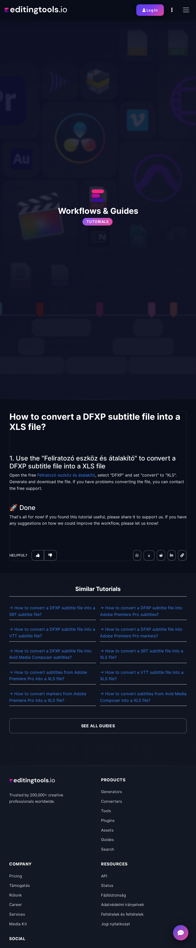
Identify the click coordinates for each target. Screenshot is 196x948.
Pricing (15, 876)
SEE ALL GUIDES (98, 725)
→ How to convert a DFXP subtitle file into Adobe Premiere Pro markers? (141, 632)
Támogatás (19, 885)
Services (17, 914)
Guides (107, 839)
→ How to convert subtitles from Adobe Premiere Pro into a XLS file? (48, 675)
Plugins (108, 820)
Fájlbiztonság (113, 895)
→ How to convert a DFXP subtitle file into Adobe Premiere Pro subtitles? (141, 611)
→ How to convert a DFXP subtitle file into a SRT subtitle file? (52, 611)
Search (107, 849)
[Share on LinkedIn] (171, 555)
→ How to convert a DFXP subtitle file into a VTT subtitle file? (52, 632)
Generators (111, 791)
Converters (111, 801)
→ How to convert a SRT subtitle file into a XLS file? (141, 654)
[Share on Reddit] (161, 555)
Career (15, 904)
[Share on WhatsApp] (137, 555)
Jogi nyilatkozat (115, 923)
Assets (107, 830)
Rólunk (15, 895)
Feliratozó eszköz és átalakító (66, 475)
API (104, 876)
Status (107, 885)
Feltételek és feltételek (122, 914)
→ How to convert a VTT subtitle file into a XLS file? (141, 675)
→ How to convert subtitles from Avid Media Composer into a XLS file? (143, 697)
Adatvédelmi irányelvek (122, 904)
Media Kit (18, 923)
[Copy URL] (182, 555)
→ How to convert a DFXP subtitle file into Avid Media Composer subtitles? (50, 654)
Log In (152, 10)
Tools (106, 810)
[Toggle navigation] (186, 10)
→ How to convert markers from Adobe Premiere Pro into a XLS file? (47, 697)
